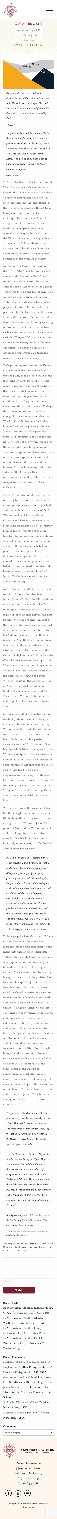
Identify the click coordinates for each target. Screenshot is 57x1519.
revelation (13, 1247)
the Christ (19, 1250)
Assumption (22, 1243)
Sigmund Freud (45, 1247)
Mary (5, 1247)
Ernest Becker (35, 1243)
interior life (47, 1243)
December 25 (11, 1348)
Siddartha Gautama (28, 1247)
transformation (32, 1250)
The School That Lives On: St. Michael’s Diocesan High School (27, 1392)
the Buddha (8, 1250)
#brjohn (12, 1243)
